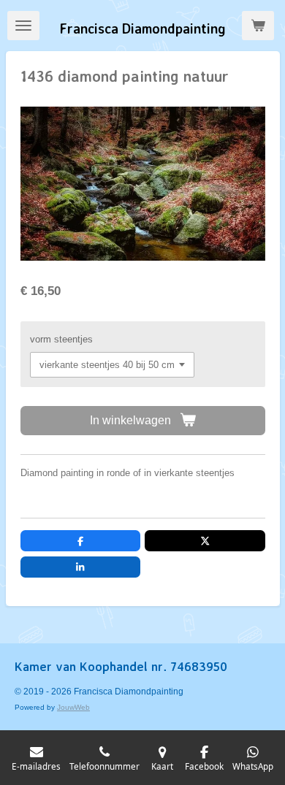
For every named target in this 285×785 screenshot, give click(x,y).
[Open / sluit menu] (23, 25)
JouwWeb (73, 707)
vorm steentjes (61, 339)
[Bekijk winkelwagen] (258, 25)
